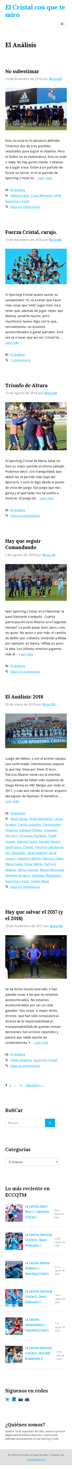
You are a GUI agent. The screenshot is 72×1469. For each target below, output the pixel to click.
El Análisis (17, 190)
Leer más (45, 178)
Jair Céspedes (15, 853)
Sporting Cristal (17, 201)
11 (21, 1085)
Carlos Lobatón (29, 824)
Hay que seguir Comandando (23, 544)
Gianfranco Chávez (19, 847)
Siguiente (34, 1085)
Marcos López (52, 858)
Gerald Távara (49, 841)
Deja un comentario (25, 207)
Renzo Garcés (28, 870)
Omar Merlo (33, 864)
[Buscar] (50, 1123)
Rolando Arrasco (17, 875)
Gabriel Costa (27, 841)
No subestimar (22, 71)
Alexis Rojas (19, 819)
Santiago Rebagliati (46, 875)
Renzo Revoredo (52, 870)
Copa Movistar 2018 (46, 195)
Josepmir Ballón (29, 858)
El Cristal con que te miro (35, 11)
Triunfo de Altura (26, 385)
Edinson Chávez (30, 830)
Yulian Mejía (40, 881)
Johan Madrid (37, 853)
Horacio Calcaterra (49, 847)
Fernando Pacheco (32, 836)
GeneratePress (36, 1459)
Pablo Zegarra (21, 1060)
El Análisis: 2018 (24, 697)
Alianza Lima (19, 195)
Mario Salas (14, 864)
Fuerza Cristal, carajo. (31, 232)
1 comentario (20, 360)
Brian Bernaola (41, 819)
